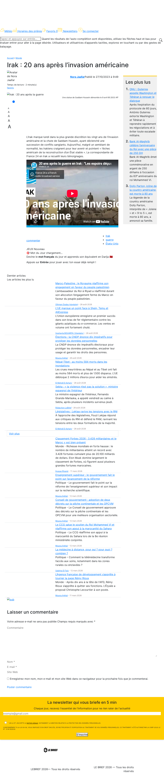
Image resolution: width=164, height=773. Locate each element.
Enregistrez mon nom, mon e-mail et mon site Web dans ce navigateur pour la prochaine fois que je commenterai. (79, 678)
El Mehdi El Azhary (63, 383)
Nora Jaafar (77, 76)
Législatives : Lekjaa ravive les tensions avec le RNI (86, 411)
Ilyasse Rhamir (61, 471)
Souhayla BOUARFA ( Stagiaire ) (69, 333)
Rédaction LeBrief (63, 407)
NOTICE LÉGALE (32, 723)
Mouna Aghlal (61, 358)
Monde (19, 58)
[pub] (10, 599)
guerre (110, 239)
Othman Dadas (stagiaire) (66, 304)
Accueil (10, 58)
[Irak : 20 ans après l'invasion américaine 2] (25, 94)
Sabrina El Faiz (62, 570)
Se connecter (91, 31)
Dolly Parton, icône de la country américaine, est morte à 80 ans (143, 189)
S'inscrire (82, 734)
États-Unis (112, 243)
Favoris (52, 31)
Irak (108, 235)
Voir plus (14, 433)
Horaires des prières (29, 31)
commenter (33, 240)
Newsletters (70, 31)
